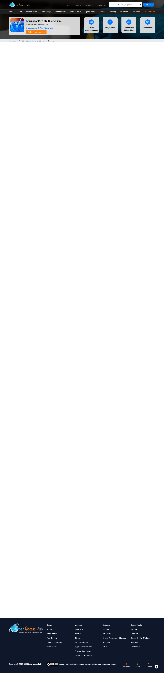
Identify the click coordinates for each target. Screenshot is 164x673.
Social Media (136, 625)
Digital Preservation (83, 646)
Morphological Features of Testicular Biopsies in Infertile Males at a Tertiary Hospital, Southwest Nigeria (136, 165)
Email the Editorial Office (47, 597)
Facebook (126, 666)
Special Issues (90, 12)
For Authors (124, 12)
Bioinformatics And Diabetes (135, 236)
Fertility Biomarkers (27, 41)
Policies (88, 5)
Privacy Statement (82, 651)
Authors (106, 625)
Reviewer (107, 633)
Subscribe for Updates (140, 638)
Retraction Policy (82, 642)
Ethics (77, 638)
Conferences (52, 646)
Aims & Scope (46, 12)
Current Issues (60, 12)
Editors (106, 629)
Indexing (113, 12)
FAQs (105, 646)
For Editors (137, 12)
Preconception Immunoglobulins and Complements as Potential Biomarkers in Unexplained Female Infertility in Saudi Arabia (138, 143)
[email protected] (58, 513)
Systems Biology (130, 293)
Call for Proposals (54, 642)
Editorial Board (31, 12)
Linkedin (148, 666)
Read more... (138, 122)
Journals (101, 5)
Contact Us (135, 646)
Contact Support (31, 136)
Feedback (79, 629)
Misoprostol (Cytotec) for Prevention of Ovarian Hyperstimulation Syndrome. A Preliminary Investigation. (136, 208)
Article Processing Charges (114, 638)
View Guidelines (57, 136)
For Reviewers (150, 12)
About (78, 5)
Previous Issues (75, 12)
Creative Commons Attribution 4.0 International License (97, 664)
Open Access (52, 633)
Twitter (137, 666)
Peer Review (52, 638)
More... (138, 348)
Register (149, 4)
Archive (102, 12)
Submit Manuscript (36, 32)
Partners (135, 629)
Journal (12, 41)
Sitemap (134, 642)
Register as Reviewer (80, 597)
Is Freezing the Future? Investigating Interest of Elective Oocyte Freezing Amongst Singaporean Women (137, 186)
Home (69, 5)
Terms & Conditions (83, 655)
